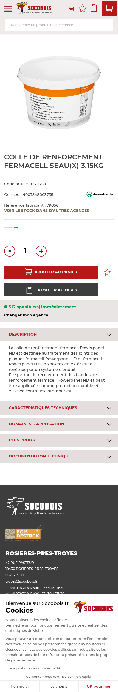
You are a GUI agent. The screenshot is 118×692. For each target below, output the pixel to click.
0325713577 (14, 575)
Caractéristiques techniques (43, 408)
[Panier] (109, 8)
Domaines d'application (36, 424)
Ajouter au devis (57, 290)
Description (23, 335)
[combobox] (59, 25)
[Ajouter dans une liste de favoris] (107, 272)
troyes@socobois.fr (21, 581)
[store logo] (35, 9)
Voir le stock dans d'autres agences (46, 211)
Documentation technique (40, 456)
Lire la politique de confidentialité (32, 668)
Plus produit (24, 440)
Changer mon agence (26, 315)
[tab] (59, 334)
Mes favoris (82, 9)
